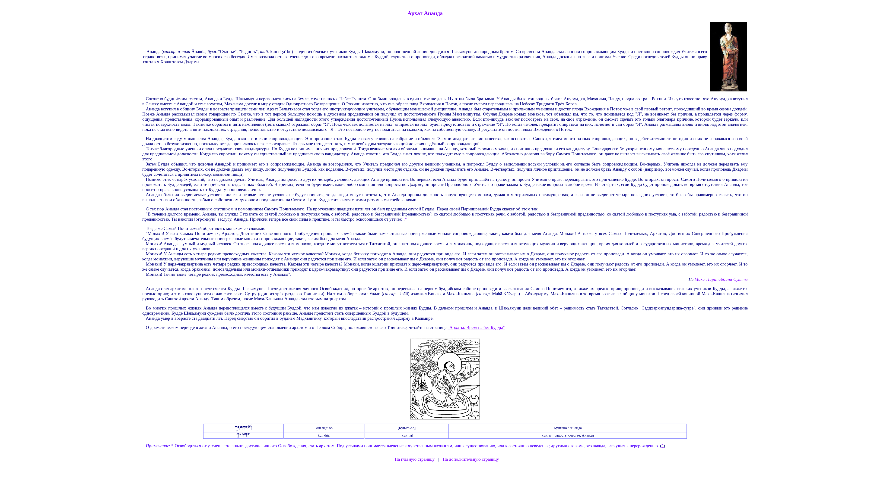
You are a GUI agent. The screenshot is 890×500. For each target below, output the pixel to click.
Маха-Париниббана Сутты (721, 279)
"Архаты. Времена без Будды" (476, 327)
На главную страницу (415, 459)
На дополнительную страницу (471, 459)
